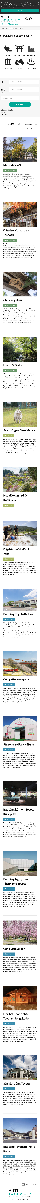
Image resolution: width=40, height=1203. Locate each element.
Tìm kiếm (20, 104)
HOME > (3, 28)
